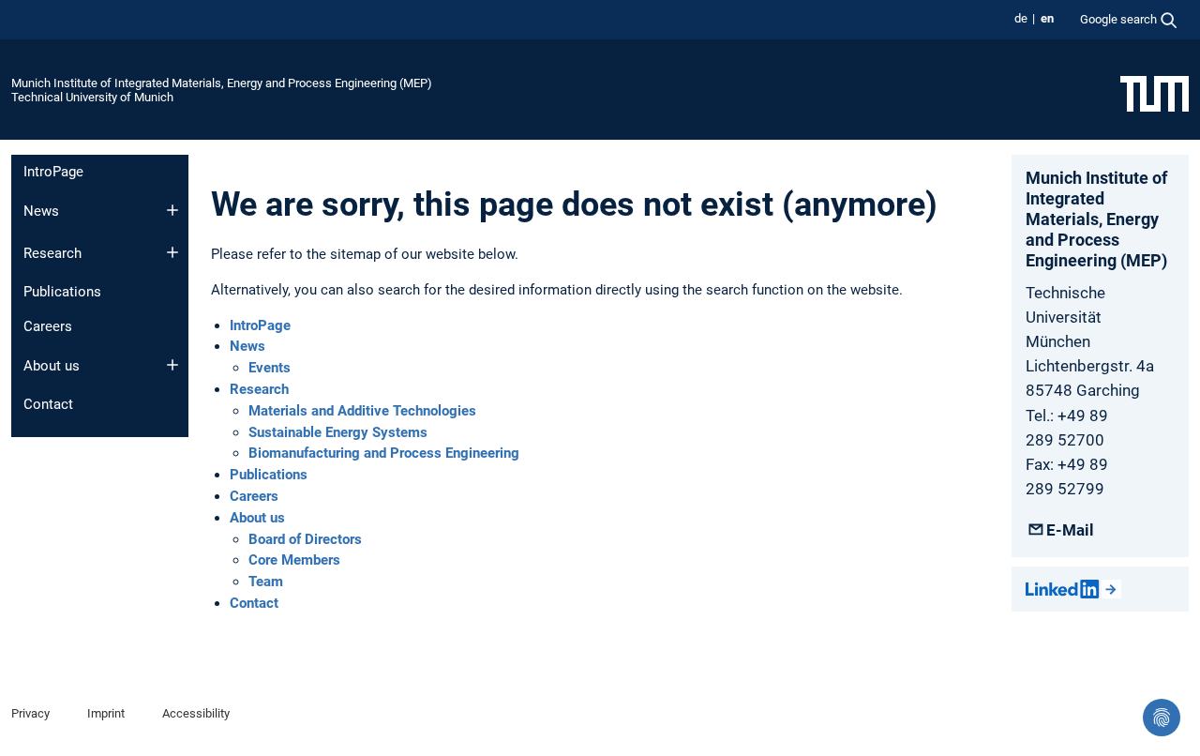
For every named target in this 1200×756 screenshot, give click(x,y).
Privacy (30, 713)
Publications (62, 291)
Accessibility (196, 713)
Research (52, 253)
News (41, 211)
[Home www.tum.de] (1154, 92)
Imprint (106, 713)
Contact (48, 404)
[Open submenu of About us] (172, 365)
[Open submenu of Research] (172, 252)
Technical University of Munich (92, 97)
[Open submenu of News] (172, 210)
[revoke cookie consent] (1161, 717)
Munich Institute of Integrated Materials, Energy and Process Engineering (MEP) (221, 83)
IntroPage (53, 171)
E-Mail (1070, 530)
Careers (47, 326)
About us (51, 365)
